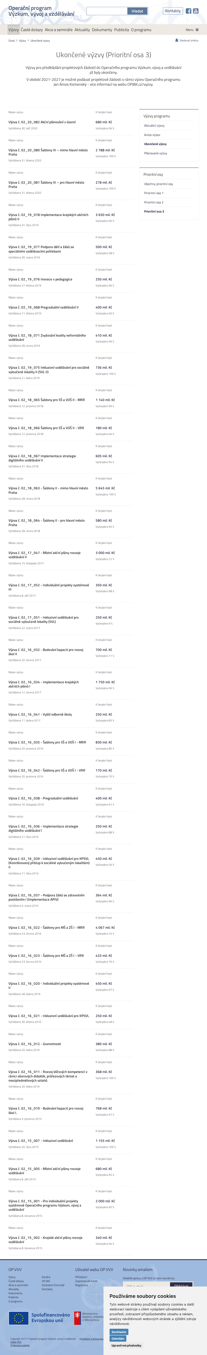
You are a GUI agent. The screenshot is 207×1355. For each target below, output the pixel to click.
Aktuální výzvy (154, 125)
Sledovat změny (189, 40)
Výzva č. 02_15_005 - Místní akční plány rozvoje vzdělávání (44, 1171)
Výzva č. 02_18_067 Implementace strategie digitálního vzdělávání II (42, 458)
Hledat (137, 11)
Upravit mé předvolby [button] (126, 1345)
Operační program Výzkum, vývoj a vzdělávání (41, 10)
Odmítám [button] (118, 1338)
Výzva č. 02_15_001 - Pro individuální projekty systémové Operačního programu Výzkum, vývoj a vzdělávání (44, 1205)
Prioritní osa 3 (154, 211)
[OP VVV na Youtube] (196, 11)
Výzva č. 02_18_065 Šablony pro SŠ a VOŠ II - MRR (46, 399)
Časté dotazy (32, 29)
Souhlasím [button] (119, 1332)
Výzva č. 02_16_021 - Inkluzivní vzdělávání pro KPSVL (48, 1015)
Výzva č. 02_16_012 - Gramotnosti (34, 1044)
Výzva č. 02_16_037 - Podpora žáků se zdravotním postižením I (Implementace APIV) (46, 897)
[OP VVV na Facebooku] (188, 11)
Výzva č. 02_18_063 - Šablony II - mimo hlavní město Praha (48, 490)
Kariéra (46, 1277)
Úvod (11, 40)
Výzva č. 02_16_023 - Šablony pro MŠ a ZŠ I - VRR (46, 955)
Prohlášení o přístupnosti (92, 1339)
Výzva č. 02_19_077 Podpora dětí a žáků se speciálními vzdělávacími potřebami (41, 249)
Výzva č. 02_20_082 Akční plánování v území (42, 122)
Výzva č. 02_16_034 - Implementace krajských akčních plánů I (43, 684)
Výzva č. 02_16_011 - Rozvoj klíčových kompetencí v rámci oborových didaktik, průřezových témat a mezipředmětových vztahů (47, 1076)
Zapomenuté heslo (86, 1281)
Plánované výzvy (155, 153)
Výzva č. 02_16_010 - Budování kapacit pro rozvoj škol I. (45, 1110)
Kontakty (173, 10)
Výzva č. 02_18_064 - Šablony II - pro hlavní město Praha (46, 522)
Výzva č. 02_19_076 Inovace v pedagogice (40, 279)
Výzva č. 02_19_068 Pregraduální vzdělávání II (43, 307)
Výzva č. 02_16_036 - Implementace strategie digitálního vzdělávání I (43, 828)
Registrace (81, 1285)
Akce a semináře (59, 29)
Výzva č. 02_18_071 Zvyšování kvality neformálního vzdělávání (47, 337)
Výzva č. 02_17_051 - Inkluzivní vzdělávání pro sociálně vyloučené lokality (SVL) (43, 619)
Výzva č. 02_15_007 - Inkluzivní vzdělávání (40, 1140)
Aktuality (82, 29)
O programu (141, 29)
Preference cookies (20, 1345)
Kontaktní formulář (53, 1285)
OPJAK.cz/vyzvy (139, 84)
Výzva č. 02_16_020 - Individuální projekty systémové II (48, 985)
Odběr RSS (16, 1342)
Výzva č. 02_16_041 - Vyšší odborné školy (40, 714)
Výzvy (13, 29)
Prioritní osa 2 (154, 202)
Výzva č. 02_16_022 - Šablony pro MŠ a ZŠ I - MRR (46, 927)
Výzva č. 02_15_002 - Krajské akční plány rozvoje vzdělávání (45, 1239)
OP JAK (46, 1281)
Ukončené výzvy (40, 40)
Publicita (121, 29)
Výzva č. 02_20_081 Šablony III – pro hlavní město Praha (46, 184)
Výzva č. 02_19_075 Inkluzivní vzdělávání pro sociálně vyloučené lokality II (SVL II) (48, 369)
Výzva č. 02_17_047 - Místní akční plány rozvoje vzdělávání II (44, 555)
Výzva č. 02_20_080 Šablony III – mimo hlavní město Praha (48, 152)
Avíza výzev (152, 134)
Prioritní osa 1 (154, 192)
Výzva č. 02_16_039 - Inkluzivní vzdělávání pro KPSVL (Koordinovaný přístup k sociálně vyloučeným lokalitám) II (49, 863)
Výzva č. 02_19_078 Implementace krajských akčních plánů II (48, 217)
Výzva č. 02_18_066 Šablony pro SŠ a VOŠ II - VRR (46, 428)
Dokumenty (102, 29)
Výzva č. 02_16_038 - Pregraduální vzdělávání (43, 798)
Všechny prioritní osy (158, 183)
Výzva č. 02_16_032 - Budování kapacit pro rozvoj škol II (45, 652)
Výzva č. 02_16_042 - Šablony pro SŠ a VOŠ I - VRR (46, 770)
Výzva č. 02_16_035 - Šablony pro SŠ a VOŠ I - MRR (47, 742)
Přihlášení (81, 1277)
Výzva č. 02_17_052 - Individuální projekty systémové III (48, 587)
